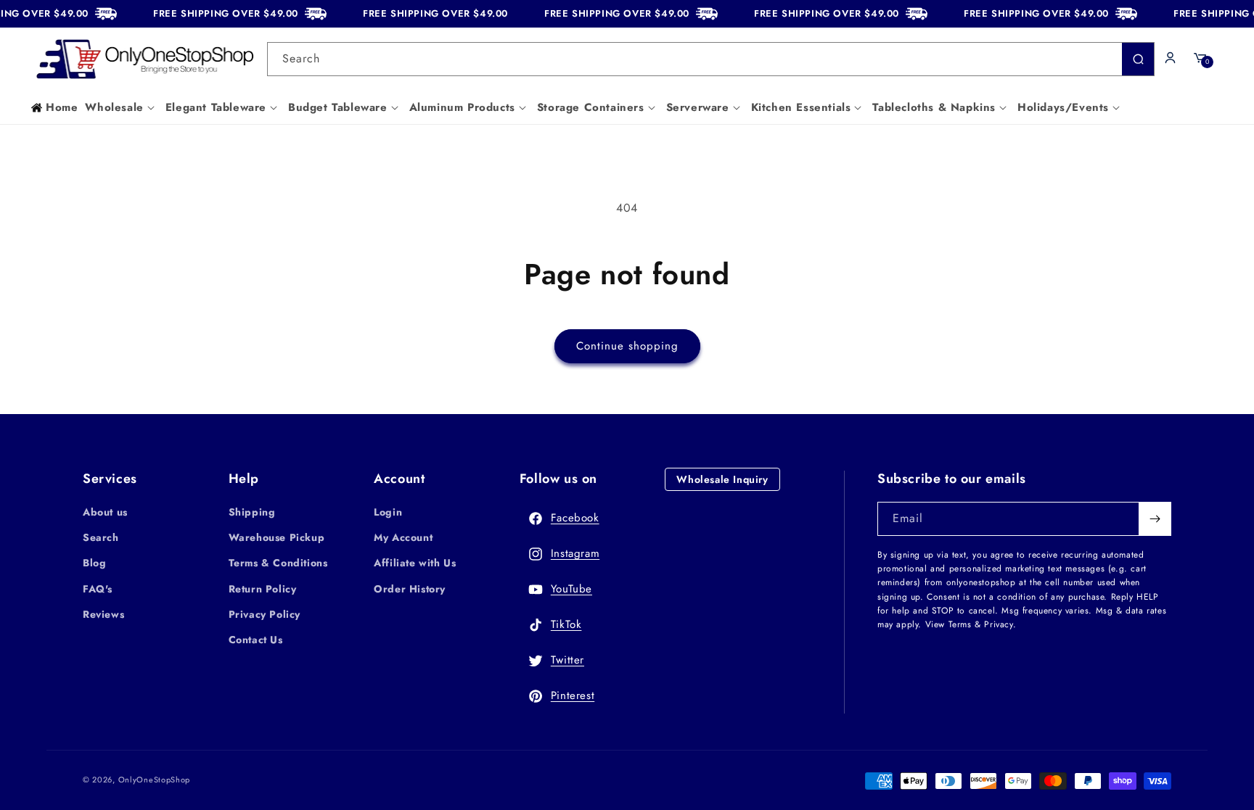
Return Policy (263, 589)
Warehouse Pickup (277, 537)
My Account (403, 537)
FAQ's (97, 589)
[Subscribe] (1155, 519)
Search (101, 537)
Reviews (103, 614)
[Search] (1138, 59)
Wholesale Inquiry (722, 479)
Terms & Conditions (278, 562)
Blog (94, 562)
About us (105, 512)
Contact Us (256, 639)
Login (388, 512)
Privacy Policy (264, 614)
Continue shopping (627, 346)
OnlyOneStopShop (154, 779)
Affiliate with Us (415, 562)
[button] (121, 108)
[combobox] (711, 59)
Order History (410, 589)
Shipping (252, 512)
